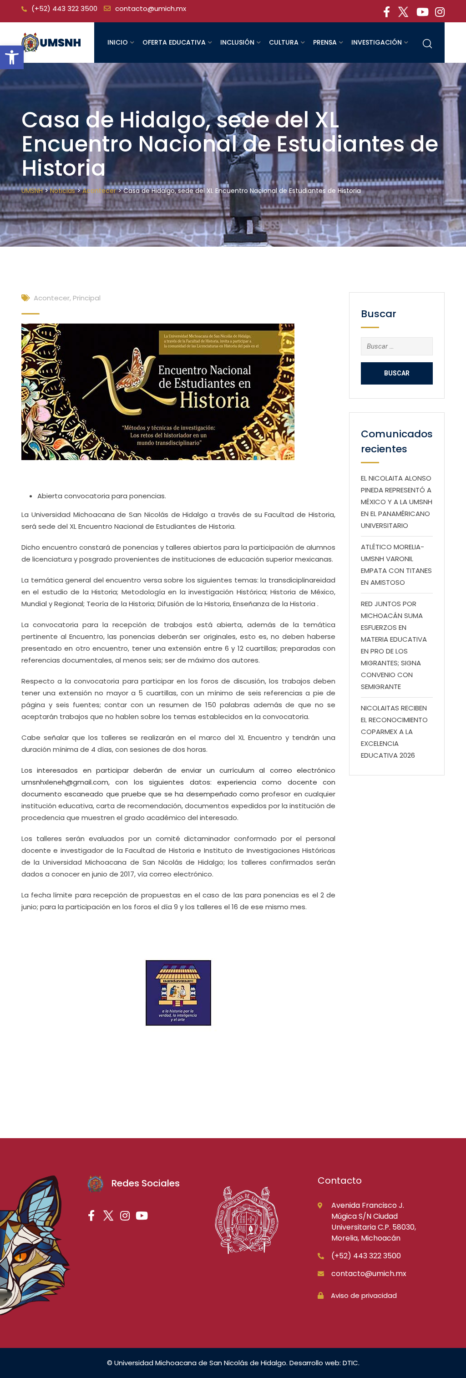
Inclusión (237, 42)
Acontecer (52, 298)
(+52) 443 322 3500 (64, 8)
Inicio (117, 42)
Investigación (376, 42)
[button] (12, 57)
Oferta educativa (174, 42)
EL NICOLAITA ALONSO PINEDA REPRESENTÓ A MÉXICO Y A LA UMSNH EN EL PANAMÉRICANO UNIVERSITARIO (396, 501)
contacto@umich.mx (150, 8)
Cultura (284, 42)
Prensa (325, 42)
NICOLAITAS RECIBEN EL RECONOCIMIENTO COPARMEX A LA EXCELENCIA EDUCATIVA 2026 (394, 731)
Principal (87, 298)
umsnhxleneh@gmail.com (64, 782)
